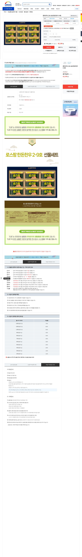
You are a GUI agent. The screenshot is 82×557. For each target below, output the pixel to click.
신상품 (47, 8)
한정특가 (42, 8)
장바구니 (69, 5)
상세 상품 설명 (13, 86)
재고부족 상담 (72, 50)
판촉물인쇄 (59, 5)
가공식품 (21, 11)
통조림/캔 (26, 11)
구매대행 (52, 8)
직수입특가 (37, 8)
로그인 (77, 8)
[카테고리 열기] (1, 278)
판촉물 (31, 8)
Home (5, 11)
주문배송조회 (64, 5)
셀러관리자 (77, 5)
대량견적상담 (72, 47)
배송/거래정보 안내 (50, 86)
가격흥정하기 (48, 50)
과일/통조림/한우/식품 (12, 11)
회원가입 (54, 5)
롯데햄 (31, 11)
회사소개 (57, 8)
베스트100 (19, 8)
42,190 (58, 39)
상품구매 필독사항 (32, 86)
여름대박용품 (26, 8)
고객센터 (73, 5)
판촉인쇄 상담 (60, 50)
